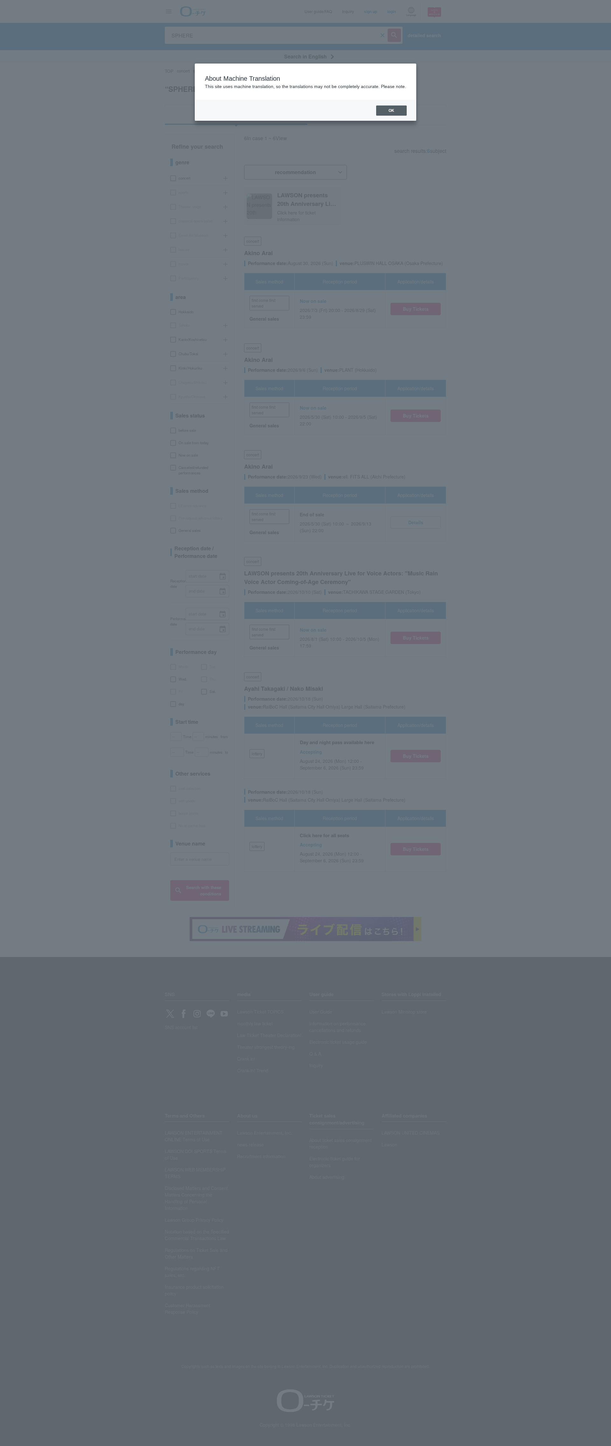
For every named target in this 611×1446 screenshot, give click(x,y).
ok (391, 110)
